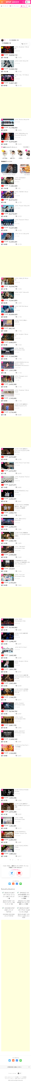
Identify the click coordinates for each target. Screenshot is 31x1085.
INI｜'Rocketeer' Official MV (22, 47)
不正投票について (18, 1077)
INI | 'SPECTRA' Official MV (21, 307)
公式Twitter (23, 1078)
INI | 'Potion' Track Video (22, 463)
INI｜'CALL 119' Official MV (22, 75)
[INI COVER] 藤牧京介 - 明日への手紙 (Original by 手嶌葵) (22, 805)
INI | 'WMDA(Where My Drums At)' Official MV (21, 134)
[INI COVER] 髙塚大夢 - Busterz (21, 634)
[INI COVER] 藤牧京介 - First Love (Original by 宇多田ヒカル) (22, 450)
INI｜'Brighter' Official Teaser (21, 662)
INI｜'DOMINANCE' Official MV (20, 178)
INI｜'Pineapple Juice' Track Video (21, 377)
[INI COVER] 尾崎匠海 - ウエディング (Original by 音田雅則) (22, 534)
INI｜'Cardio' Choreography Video (20, 718)
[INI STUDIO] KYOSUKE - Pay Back (22, 790)
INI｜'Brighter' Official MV (21, 335)
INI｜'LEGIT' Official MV (22, 292)
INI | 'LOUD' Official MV (22, 61)
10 (18, 860)
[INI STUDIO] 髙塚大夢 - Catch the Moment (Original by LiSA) (22, 676)
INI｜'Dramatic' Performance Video (20, 704)
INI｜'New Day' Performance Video (20, 349)
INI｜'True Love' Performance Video (20, 575)
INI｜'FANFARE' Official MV (21, 192)
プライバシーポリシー (9, 1078)
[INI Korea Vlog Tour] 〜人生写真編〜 (22, 745)
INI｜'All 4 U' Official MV (22, 233)
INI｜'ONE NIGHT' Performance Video (20, 547)
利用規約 (24, 1077)
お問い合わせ (18, 1078)
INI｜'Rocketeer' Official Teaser (22, 391)
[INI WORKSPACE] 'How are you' (21, 491)
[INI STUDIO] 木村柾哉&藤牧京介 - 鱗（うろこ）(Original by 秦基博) (22, 506)
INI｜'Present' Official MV (23, 205)
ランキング (5, 6)
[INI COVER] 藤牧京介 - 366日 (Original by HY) (21, 405)
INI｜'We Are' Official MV (22, 119)
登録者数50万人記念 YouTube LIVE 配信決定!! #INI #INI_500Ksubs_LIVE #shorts (22, 562)
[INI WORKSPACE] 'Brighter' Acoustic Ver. (21, 832)
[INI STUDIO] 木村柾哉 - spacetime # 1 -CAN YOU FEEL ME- (22, 690)
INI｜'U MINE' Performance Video (20, 818)
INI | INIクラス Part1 (21, 647)
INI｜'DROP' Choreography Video (20, 620)
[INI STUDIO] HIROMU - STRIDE (22, 846)
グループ (25, 6)
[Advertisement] (15, 23)
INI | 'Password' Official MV (22, 220)
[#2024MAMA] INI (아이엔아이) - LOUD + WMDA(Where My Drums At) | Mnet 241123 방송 (22, 363)
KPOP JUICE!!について (9, 1077)
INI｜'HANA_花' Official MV (21, 279)
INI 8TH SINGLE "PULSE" (9, 174)
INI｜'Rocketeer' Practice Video (22, 477)
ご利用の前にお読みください (14, 1067)
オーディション (15, 6)
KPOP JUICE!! (12, 2)
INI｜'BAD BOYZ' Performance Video (20, 731)
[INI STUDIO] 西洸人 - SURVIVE (21, 321)
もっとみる (26, 147)
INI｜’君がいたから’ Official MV (20, 519)
